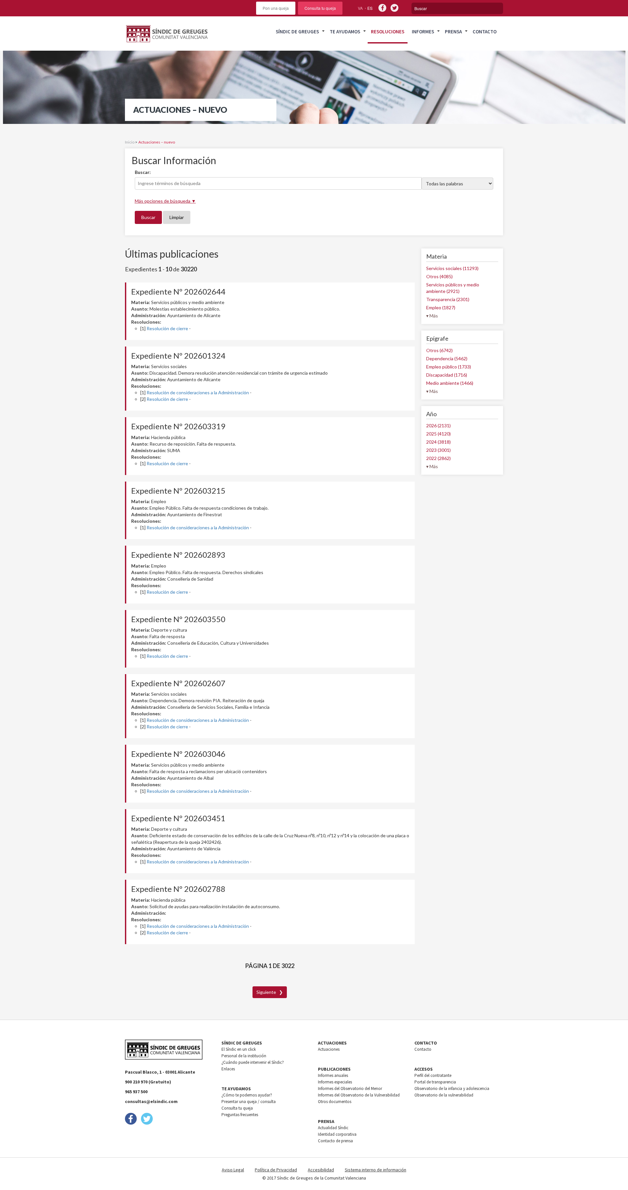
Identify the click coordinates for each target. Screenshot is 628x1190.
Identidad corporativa (337, 1134)
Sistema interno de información (375, 1170)
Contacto (485, 31)
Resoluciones (387, 31)
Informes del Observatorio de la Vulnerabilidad (359, 1095)
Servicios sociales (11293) (452, 268)
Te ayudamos (345, 31)
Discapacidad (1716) (446, 375)
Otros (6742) (439, 350)
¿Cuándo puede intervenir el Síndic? (252, 1062)
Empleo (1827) (440, 307)
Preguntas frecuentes (239, 1114)
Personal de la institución (243, 1056)
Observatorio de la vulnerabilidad (443, 1095)
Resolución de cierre (167, 328)
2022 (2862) (438, 458)
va (360, 8)
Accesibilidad (321, 1170)
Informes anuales (333, 1075)
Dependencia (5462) (446, 358)
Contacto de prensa (335, 1141)
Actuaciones (329, 1049)
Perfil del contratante (432, 1075)
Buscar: (143, 172)
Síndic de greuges (297, 31)
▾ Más (432, 315)
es (370, 8)
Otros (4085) (439, 276)
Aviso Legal (233, 1170)
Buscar (148, 217)
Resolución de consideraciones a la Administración (198, 392)
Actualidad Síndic (333, 1127)
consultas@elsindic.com (151, 1101)
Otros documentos (334, 1101)
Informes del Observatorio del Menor (350, 1088)
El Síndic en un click (238, 1049)
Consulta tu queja (320, 8)
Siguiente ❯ (269, 992)
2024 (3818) (438, 442)
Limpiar (176, 217)
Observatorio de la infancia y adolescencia (451, 1088)
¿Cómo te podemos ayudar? (246, 1095)
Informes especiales (335, 1082)
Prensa (453, 31)
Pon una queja (276, 8)
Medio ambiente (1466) (449, 383)
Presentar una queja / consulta (248, 1101)
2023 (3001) (438, 450)
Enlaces (228, 1069)
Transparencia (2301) (447, 299)
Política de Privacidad (276, 1170)
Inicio (129, 142)
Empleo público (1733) (448, 366)
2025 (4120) (438, 433)
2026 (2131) (438, 425)
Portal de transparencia (435, 1082)
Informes (423, 31)
